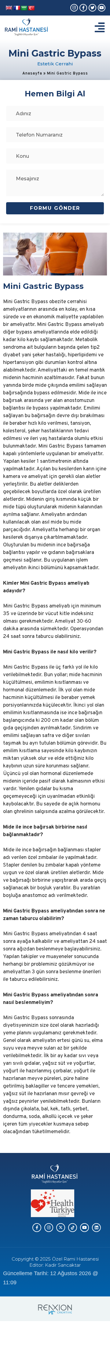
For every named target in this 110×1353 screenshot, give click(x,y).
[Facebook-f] (83, 8)
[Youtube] (101, 8)
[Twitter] (92, 8)
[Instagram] (74, 8)
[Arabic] (24, 8)
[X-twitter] (60, 1227)
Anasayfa (32, 73)
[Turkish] (31, 8)
